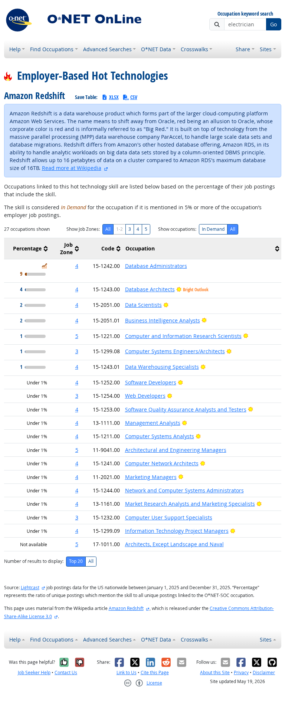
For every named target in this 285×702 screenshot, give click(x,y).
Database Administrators (156, 265)
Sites (266, 49)
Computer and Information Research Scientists (183, 335)
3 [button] (76, 351)
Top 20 (76, 561)
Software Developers (150, 382)
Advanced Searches (107, 49)
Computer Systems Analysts (159, 436)
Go (273, 24)
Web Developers (145, 395)
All (108, 229)
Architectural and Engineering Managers (175, 449)
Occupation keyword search (245, 14)
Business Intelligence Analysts (162, 320)
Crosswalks (194, 49)
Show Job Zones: (83, 229)
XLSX (114, 97)
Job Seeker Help (34, 672)
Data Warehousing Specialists (162, 366)
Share (243, 49)
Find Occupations (51, 49)
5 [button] (76, 335)
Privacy (241, 672)
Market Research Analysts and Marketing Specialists (190, 503)
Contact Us (66, 672)
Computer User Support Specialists (168, 517)
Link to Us (127, 672)
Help (15, 49)
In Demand (213, 229)
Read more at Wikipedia (71, 167)
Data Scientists (143, 304)
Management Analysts (152, 422)
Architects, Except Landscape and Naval (174, 544)
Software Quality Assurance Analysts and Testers (185, 409)
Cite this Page (155, 672)
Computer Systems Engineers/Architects (175, 351)
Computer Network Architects (162, 463)
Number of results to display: (33, 561)
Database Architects (150, 289)
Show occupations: (177, 229)
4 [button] (76, 265)
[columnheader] (27, 248)
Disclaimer (264, 672)
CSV (133, 97)
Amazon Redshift (126, 608)
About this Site (215, 672)
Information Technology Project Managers (177, 530)
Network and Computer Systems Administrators (184, 490)
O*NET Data (156, 49)
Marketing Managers (151, 476)
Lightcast (30, 587)
